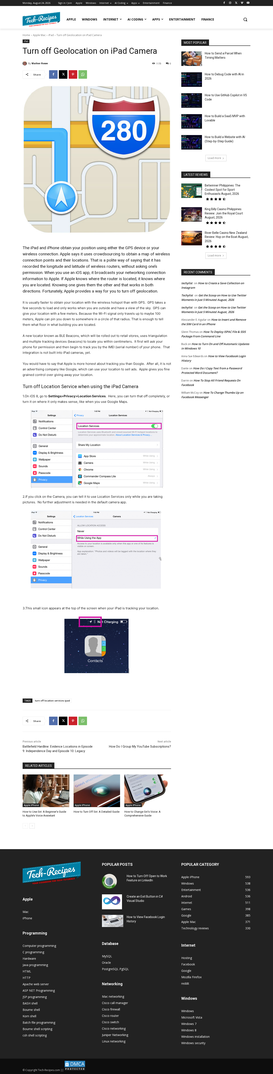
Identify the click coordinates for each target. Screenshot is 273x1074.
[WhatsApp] (82, 74)
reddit (185, 983)
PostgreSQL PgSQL (115, 969)
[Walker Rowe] (25, 63)
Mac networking (113, 996)
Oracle (106, 962)
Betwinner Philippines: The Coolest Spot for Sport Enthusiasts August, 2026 (222, 189)
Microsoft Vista (191, 1017)
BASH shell (30, 1003)
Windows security (193, 1043)
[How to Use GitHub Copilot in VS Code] (191, 100)
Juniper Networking (115, 1035)
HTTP (26, 978)
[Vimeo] (242, 3)
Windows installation (195, 1037)
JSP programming (35, 997)
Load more (214, 158)
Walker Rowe (40, 63)
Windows (187, 1011)
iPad (51, 35)
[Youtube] (247, 3)
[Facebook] (224, 3)
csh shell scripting (35, 1035)
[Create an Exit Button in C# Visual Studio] (112, 901)
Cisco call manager (115, 1003)
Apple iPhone (31, 805)
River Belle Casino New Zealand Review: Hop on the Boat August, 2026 (226, 237)
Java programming (35, 965)
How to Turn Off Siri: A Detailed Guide (96, 811)
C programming (33, 952)
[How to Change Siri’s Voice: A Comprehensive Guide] (147, 790)
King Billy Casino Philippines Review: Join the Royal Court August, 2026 (224, 213)
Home (26, 35)
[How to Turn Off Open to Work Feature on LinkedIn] (109, 881)
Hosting (186, 958)
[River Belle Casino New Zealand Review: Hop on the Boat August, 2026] (191, 238)
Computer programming (39, 946)
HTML (27, 971)
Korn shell (29, 1016)
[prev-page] (25, 826)
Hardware (29, 958)
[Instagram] (230, 3)
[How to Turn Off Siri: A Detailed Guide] (97, 790)
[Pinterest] (73, 74)
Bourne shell (31, 1010)
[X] (236, 3)
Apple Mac (39, 35)
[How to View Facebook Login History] (112, 921)
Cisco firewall (111, 1009)
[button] (245, 19)
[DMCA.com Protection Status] (75, 1070)
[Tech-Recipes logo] (41, 19)
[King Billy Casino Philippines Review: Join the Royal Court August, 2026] (191, 214)
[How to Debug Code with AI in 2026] (191, 79)
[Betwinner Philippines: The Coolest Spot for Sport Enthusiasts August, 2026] (191, 190)
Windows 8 (188, 1030)
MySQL (107, 956)
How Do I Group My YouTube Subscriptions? (140, 746)
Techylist (187, 295)
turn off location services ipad (52, 700)
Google (186, 971)
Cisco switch (110, 1022)
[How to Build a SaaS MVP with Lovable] (191, 121)
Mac (26, 912)
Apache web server (36, 984)
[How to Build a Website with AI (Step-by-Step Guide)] (191, 142)
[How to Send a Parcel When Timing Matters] (191, 58)
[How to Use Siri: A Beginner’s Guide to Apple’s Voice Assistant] (46, 790)
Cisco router (110, 1016)
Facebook (188, 964)
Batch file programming (39, 1022)
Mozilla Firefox (191, 977)
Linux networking (113, 1041)
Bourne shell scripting (37, 1029)
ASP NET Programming (39, 990)
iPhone (27, 918)
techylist (186, 283)
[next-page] (32, 826)
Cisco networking (114, 1028)
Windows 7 (188, 1024)
